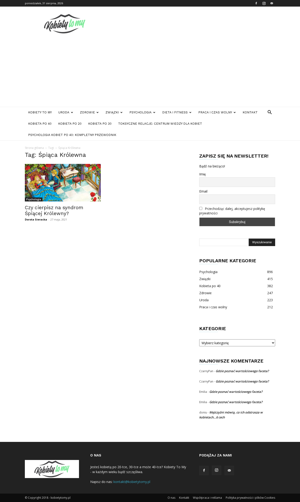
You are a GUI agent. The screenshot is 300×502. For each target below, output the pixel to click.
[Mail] (271, 3)
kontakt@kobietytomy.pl (131, 481)
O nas (171, 498)
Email (203, 191)
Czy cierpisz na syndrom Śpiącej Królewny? (54, 210)
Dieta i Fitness (175, 112)
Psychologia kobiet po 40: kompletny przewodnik (72, 135)
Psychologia (140, 112)
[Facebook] (256, 3)
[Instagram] (263, 3)
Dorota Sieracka (36, 219)
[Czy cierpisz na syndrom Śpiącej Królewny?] (63, 182)
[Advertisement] (150, 71)
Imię (202, 174)
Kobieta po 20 (70, 123)
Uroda (63, 112)
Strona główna (34, 148)
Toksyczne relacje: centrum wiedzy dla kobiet (160, 123)
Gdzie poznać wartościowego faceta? (242, 371)
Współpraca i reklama (207, 498)
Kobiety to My (40, 112)
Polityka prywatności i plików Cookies (250, 498)
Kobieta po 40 (40, 123)
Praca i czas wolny (215, 112)
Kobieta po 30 (100, 123)
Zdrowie (87, 112)
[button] (269, 113)
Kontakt (250, 112)
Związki (112, 112)
